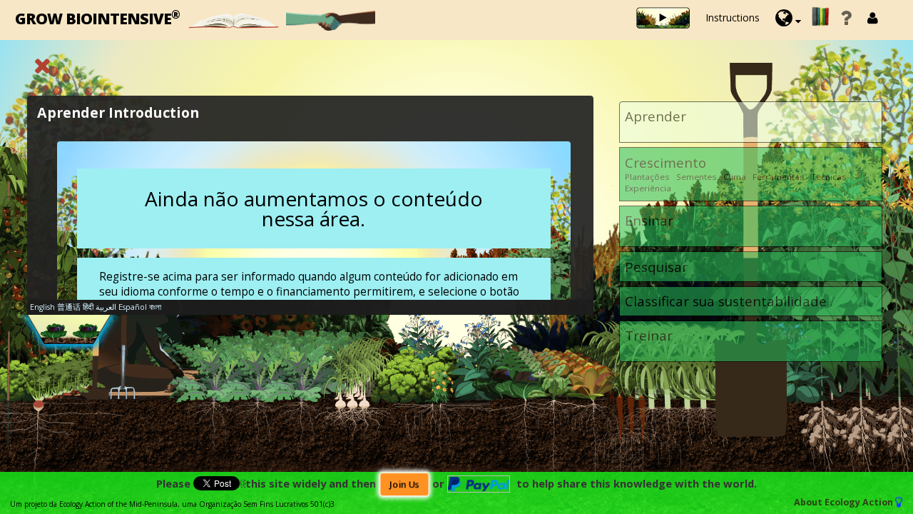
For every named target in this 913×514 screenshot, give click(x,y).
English (42, 307)
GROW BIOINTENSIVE (97, 17)
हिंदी (88, 307)
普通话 (69, 307)
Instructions (732, 17)
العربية (106, 307)
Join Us (404, 484)
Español (132, 307)
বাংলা (155, 307)
